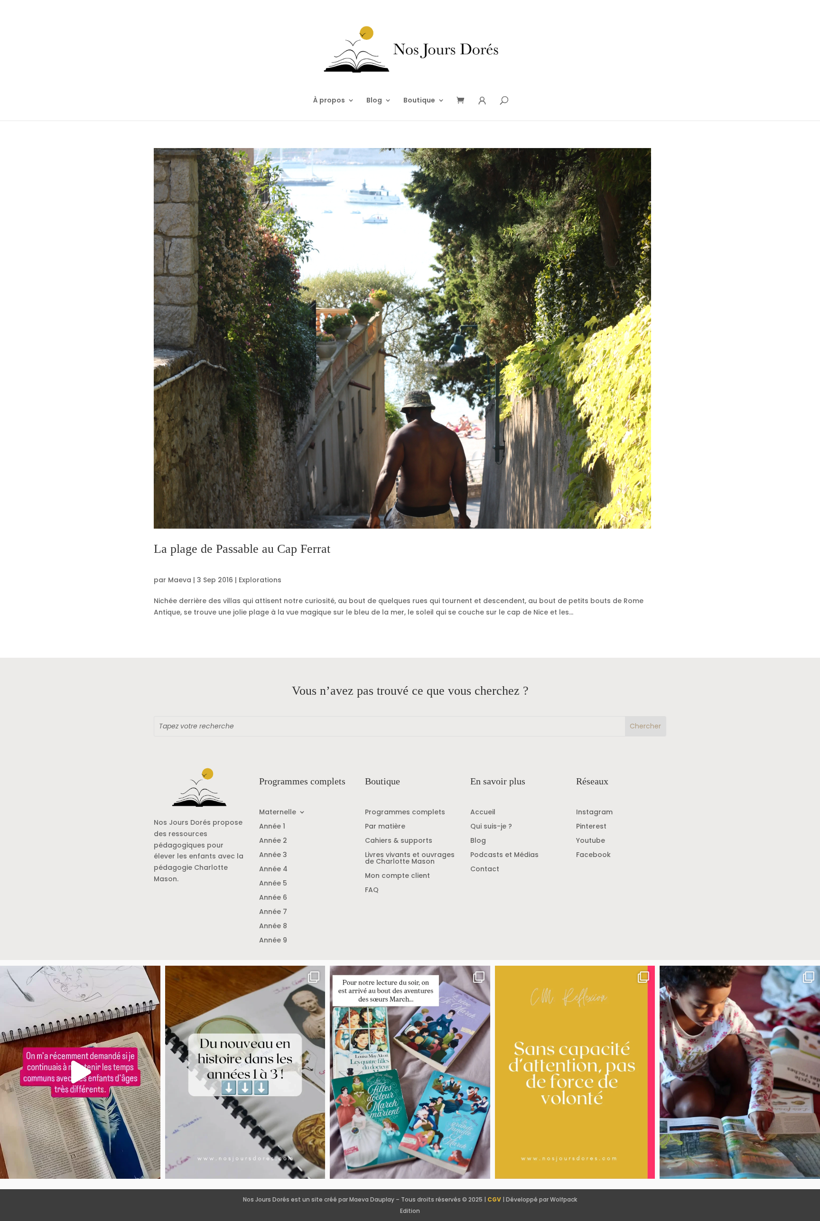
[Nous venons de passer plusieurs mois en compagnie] (410, 1072)
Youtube (590, 841)
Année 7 (273, 912)
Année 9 (273, 941)
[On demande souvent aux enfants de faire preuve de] (575, 1072)
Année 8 (273, 927)
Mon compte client (397, 876)
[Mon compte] (482, 100)
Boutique (419, 101)
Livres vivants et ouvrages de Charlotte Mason (410, 858)
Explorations (260, 580)
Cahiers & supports (398, 841)
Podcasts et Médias (504, 855)
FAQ (372, 890)
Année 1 (272, 827)
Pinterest (591, 827)
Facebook (593, 855)
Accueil (482, 813)
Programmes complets (405, 813)
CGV (494, 1199)
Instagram (594, 813)
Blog (374, 101)
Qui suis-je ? (491, 827)
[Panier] (464, 100)
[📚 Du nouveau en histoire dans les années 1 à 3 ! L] (245, 1072)
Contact (484, 870)
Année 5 (273, 884)
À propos (329, 101)
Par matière (385, 827)
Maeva (179, 580)
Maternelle (277, 813)
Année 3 (273, 855)
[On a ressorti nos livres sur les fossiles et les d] (740, 1072)
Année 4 (273, 870)
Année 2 (273, 841)
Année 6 (273, 898)
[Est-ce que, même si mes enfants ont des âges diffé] (80, 1072)
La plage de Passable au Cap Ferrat (242, 549)
